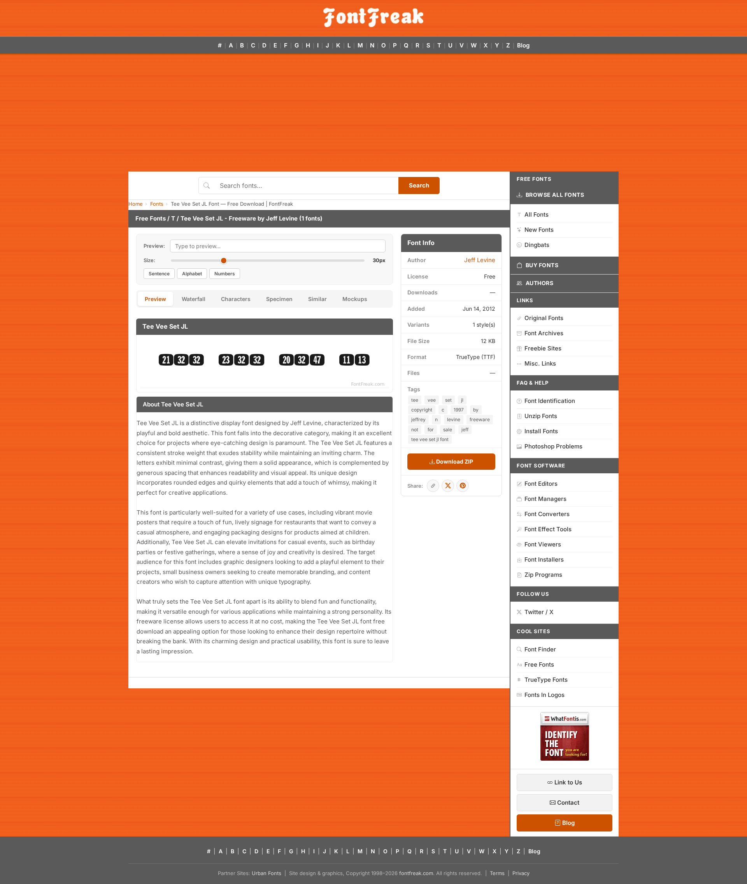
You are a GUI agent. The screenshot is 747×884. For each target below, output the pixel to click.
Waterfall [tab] (193, 299)
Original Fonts (543, 318)
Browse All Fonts (555, 194)
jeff (464, 429)
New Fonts (539, 229)
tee (414, 400)
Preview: (154, 246)
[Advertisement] (373, 113)
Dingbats (536, 245)
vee (432, 400)
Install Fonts (541, 431)
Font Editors (541, 483)
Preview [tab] (155, 299)
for (431, 429)
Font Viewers (542, 544)
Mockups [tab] (354, 299)
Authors (540, 283)
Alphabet (192, 274)
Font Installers (544, 559)
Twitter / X (539, 612)
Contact (567, 802)
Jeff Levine (282, 218)
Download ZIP (454, 461)
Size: (149, 260)
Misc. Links (540, 363)
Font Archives (543, 333)
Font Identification (549, 400)
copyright (421, 410)
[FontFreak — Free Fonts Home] (373, 17)
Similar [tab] (317, 299)
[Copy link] (433, 486)
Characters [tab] (236, 299)
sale (447, 429)
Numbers (224, 274)
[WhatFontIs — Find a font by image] (564, 758)
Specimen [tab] (279, 299)
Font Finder (540, 649)
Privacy (521, 873)
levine (453, 419)
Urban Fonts (266, 873)
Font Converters (547, 514)
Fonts (156, 204)
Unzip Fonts (540, 416)
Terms (497, 873)
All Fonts (536, 214)
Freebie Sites (542, 348)
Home (135, 204)
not (414, 429)
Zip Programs (543, 574)
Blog (523, 45)
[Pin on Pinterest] (462, 486)
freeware (480, 419)
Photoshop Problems (553, 446)
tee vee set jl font (430, 439)
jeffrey (418, 419)
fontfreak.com (416, 873)
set (448, 400)
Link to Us (567, 782)
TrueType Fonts (546, 679)
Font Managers (545, 498)
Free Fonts (150, 218)
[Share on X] (448, 486)
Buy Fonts (542, 265)
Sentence (159, 274)
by (476, 410)
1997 (459, 410)
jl (462, 400)
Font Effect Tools (548, 529)
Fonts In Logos (544, 694)
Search (419, 185)
